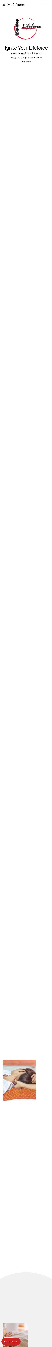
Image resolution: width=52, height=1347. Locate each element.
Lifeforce (15, 5)
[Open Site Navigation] (45, 5)
